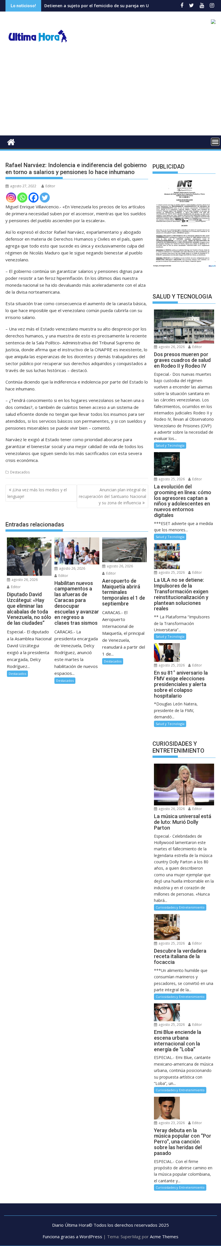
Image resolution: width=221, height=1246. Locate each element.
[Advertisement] (110, 92)
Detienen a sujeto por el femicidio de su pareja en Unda (76, 5)
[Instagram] (11, 197)
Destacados (20, 472)
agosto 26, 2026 (24, 579)
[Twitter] (45, 197)
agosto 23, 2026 (171, 1122)
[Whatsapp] (22, 197)
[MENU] (215, 142)
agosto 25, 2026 (171, 479)
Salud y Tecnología (170, 445)
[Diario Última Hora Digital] (11, 141)
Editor (50, 186)
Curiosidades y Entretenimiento (180, 907)
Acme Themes (164, 1236)
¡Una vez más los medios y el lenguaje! (37, 493)
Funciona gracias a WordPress (72, 1236)
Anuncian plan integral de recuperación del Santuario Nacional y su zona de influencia (112, 496)
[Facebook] (33, 197)
